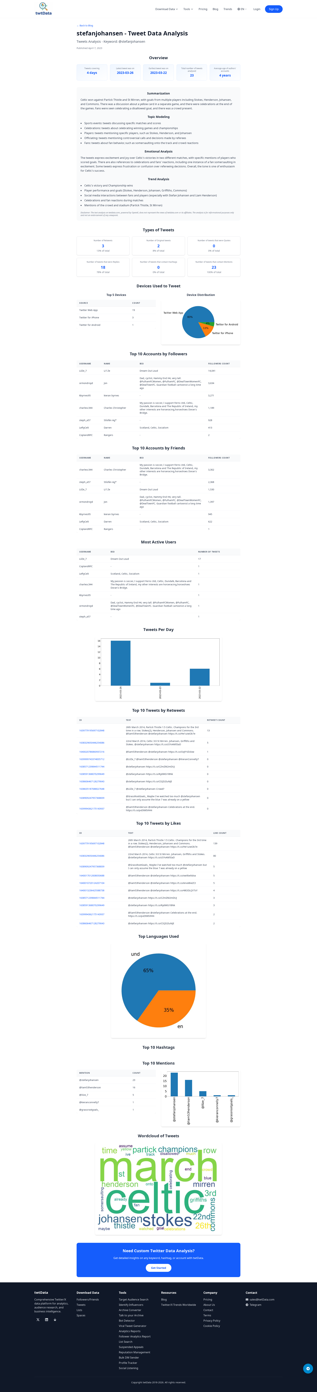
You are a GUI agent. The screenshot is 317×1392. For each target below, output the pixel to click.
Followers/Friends (88, 1299)
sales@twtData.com (262, 1299)
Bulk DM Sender (129, 1357)
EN (242, 9)
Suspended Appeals (131, 1347)
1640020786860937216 (91, 751)
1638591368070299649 (91, 774)
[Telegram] (308, 1369)
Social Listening (128, 1368)
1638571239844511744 (91, 766)
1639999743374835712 (91, 759)
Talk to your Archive (131, 1315)
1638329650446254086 (91, 742)
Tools (186, 9)
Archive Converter (130, 1310)
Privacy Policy (211, 1320)
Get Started (158, 1268)
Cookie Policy (211, 1326)
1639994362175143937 (91, 808)
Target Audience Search (133, 1299)
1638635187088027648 (91, 788)
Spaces (81, 1315)
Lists (79, 1310)
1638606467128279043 (91, 781)
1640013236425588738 (91, 890)
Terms (207, 1315)
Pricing (203, 9)
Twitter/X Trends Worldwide (178, 1305)
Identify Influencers (131, 1305)
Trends (228, 9)
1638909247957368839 (91, 797)
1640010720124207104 (91, 883)
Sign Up (274, 9)
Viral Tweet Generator (132, 1326)
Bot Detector (127, 1320)
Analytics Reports (130, 1331)
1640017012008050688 (91, 875)
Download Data (165, 9)
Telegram (255, 1305)
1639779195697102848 (91, 730)
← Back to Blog (85, 25)
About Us (209, 1305)
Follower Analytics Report (135, 1336)
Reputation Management (134, 1352)
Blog (215, 9)
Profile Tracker (128, 1363)
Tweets (81, 1305)
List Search (125, 1342)
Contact (208, 1310)
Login (256, 9)
